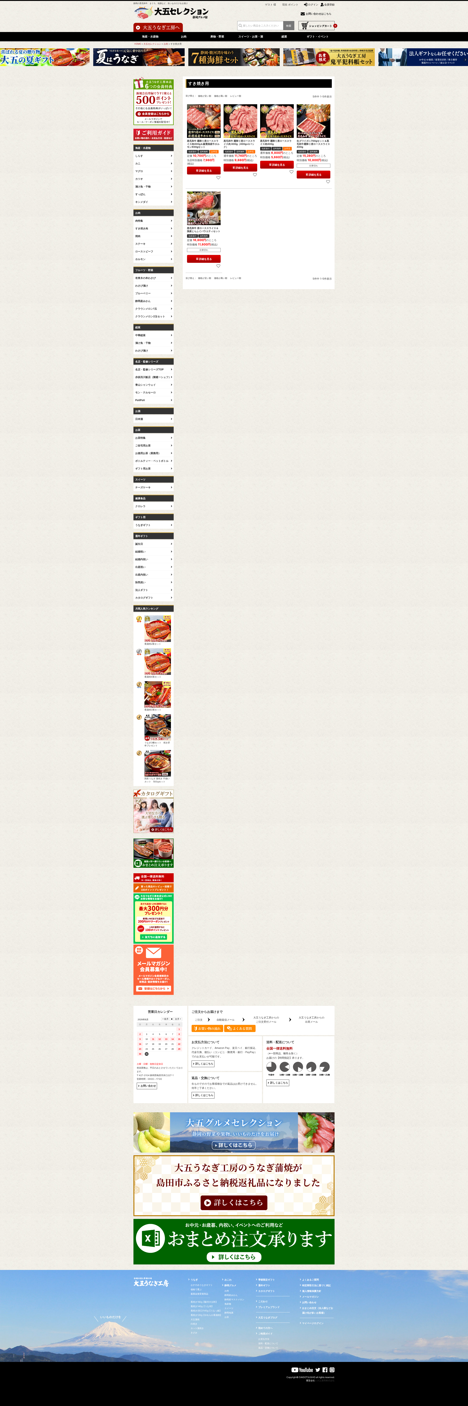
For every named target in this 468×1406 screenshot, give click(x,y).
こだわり (263, 1301)
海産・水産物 (150, 36)
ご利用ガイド (265, 1333)
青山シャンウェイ (145, 384)
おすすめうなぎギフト (202, 1285)
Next (465, 59)
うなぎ (194, 1279)
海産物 (227, 1303)
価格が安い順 (204, 96)
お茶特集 (140, 437)
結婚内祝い (141, 559)
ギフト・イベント (318, 36)
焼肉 (137, 236)
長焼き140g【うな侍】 (202, 1306)
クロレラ (140, 506)
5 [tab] (237, 71)
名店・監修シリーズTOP (149, 369)
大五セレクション (152, 43)
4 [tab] (234, 71)
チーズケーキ (143, 487)
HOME (137, 43)
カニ (137, 163)
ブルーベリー (143, 293)
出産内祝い (141, 574)
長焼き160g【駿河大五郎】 (204, 1301)
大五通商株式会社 (326, 1380)
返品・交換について (268, 1347)
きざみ (194, 1332)
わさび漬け (141, 285)
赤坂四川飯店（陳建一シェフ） (153, 377)
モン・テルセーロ (145, 392)
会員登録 (329, 4)
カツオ (139, 178)
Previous (2, 59)
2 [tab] (229, 71)
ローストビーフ (144, 251)
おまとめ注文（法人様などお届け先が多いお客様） (317, 1310)
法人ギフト (141, 589)
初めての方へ (265, 1327)
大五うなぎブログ (267, 1317)
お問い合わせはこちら (318, 13)
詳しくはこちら (204, 1063)
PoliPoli (140, 400)
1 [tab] (226, 71)
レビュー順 (235, 96)
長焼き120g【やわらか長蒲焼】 (206, 1315)
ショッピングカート (317, 25)
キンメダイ (141, 201)
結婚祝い (140, 551)
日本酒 (139, 418)
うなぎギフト (143, 525)
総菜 (284, 36)
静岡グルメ (230, 1285)
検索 (288, 25)
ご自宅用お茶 (143, 445)
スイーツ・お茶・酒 (250, 36)
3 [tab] (232, 71)
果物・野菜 (217, 36)
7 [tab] (242, 71)
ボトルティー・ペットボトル (152, 460)
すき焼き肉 (141, 228)
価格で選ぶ (196, 1289)
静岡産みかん (143, 300)
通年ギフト (264, 1285)
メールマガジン (310, 1296)
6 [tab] (239, 71)
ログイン (313, 4)
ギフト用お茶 (143, 468)
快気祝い (140, 582)
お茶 (226, 1317)
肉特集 (139, 220)
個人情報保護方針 (311, 1291)
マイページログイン (313, 1323)
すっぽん (140, 194)
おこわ (228, 1279)
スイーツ (228, 1308)
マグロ (139, 171)
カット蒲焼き (197, 1328)
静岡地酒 (228, 1312)
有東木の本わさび (145, 277)
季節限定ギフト (266, 1279)
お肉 (183, 36)
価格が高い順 (220, 96)
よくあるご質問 (310, 1279)
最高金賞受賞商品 (199, 1293)
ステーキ (140, 243)
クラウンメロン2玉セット (150, 316)
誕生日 (139, 543)
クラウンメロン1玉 (146, 308)
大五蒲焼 (195, 1319)
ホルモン (140, 259)
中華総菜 (140, 335)
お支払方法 (263, 1339)
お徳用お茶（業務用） (148, 453)
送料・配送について (268, 1343)
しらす (139, 155)
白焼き (194, 1323)
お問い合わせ (148, 1085)
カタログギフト (144, 597)
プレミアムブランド (269, 1307)
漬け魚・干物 (143, 186)
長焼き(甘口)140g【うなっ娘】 (206, 1310)
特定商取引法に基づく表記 (316, 1285)
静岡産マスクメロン (234, 1299)
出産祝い (140, 566)
